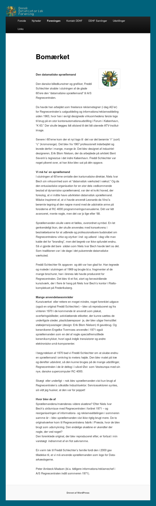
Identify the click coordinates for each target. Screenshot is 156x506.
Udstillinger (119, 20)
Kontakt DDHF (74, 20)
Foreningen (53, 20)
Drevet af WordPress (78, 492)
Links (21, 29)
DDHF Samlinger (97, 20)
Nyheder (36, 20)
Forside (22, 20)
